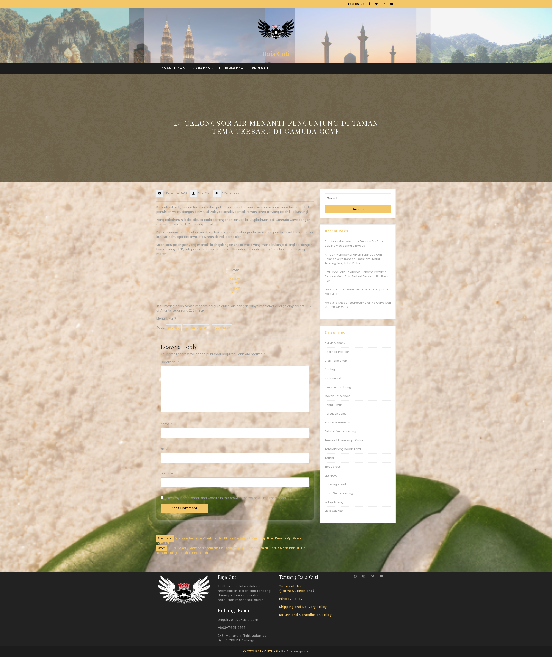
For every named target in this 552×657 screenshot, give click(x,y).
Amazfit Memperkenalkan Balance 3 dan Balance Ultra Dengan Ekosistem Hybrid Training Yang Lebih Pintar (353, 258)
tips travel (331, 476)
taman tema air (196, 327)
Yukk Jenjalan (334, 511)
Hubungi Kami (232, 68)
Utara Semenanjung (339, 493)
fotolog (330, 369)
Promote (260, 68)
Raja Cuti (276, 53)
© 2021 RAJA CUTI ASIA (261, 651)
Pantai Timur (333, 405)
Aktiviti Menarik (335, 343)
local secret (333, 378)
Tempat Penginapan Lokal (343, 449)
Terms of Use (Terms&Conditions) (296, 588)
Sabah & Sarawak (337, 422)
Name (166, 424)
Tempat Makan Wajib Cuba (344, 440)
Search (358, 209)
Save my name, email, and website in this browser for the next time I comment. (226, 498)
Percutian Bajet (335, 414)
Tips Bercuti (333, 467)
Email (166, 449)
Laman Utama (172, 68)
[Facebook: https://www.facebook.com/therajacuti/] (355, 576)
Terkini (329, 458)
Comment (170, 362)
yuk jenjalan (222, 327)
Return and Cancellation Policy (305, 615)
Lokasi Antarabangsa (339, 387)
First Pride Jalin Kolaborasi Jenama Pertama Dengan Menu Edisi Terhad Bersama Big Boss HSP (356, 276)
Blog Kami (202, 68)
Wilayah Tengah (336, 502)
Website (167, 473)
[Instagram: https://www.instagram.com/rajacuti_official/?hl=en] (363, 576)
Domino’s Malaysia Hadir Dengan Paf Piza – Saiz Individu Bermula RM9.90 (355, 243)
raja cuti (173, 327)
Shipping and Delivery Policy (303, 607)
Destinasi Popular (337, 352)
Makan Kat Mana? (337, 396)
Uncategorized (335, 484)
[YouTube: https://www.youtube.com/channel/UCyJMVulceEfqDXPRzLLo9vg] (381, 576)
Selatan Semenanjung (340, 431)
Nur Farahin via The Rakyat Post (235, 283)
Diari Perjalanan (336, 361)
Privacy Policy (291, 599)
